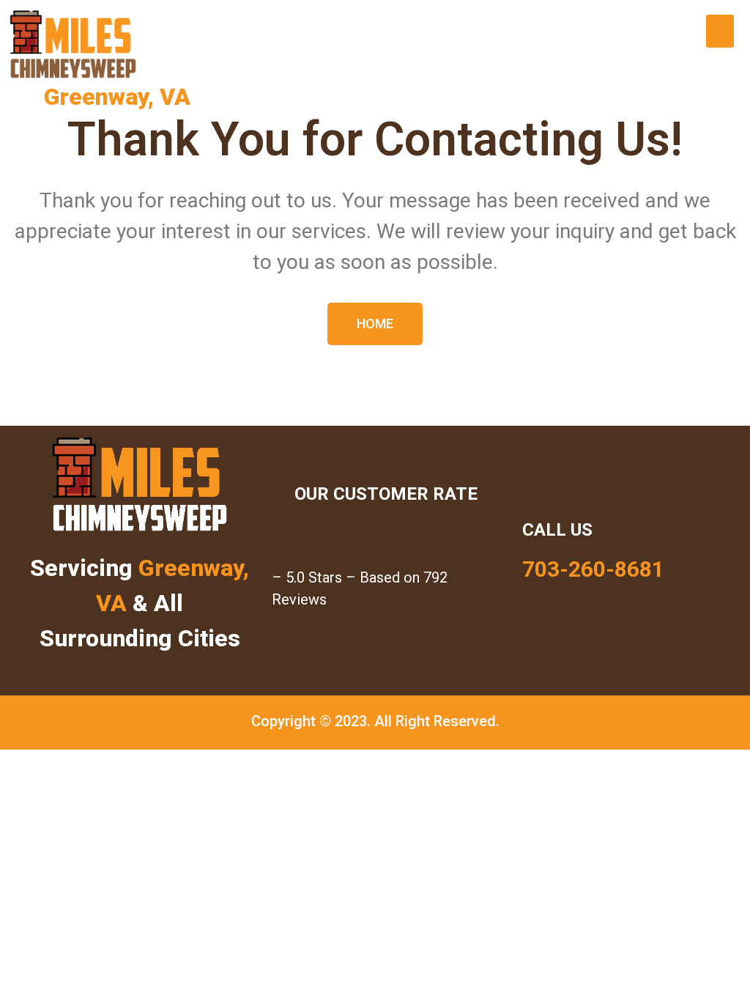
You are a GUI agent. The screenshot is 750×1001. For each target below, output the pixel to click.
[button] (720, 31)
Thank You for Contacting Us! (375, 139)
